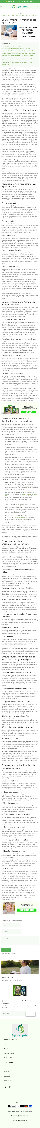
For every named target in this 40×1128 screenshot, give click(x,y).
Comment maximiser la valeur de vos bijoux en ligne (17, 62)
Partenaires (7, 1081)
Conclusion (5, 64)
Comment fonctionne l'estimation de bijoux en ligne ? (17, 51)
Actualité (7, 1076)
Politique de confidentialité (20, 1120)
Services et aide (9, 1053)
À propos (7, 1044)
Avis (5, 1067)
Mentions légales (26, 1111)
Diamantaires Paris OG (20, 517)
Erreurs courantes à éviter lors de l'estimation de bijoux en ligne (18, 58)
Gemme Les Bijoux (18, 506)
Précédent (17, 13)
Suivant (23, 13)
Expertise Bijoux (31, 486)
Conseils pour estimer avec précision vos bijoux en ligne (18, 55)
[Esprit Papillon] (20, 6)
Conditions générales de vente (20, 1116)
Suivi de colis (8, 1058)
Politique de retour (13, 1111)
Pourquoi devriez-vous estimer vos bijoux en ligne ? (16, 48)
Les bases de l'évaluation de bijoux (12, 46)
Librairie (6, 1071)
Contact (6, 1048)
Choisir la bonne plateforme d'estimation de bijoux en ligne (19, 53)
